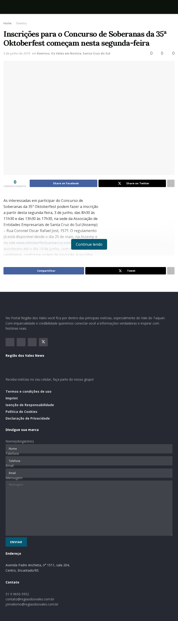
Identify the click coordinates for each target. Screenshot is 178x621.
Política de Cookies (21, 411)
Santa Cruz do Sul (96, 53)
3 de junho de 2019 (16, 53)
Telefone (12, 453)
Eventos (21, 23)
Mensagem (14, 478)
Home (7, 23)
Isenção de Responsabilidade (30, 405)
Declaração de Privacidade (28, 418)
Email (10, 465)
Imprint (12, 398)
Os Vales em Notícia (66, 53)
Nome (20, 441)
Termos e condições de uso (28, 391)
